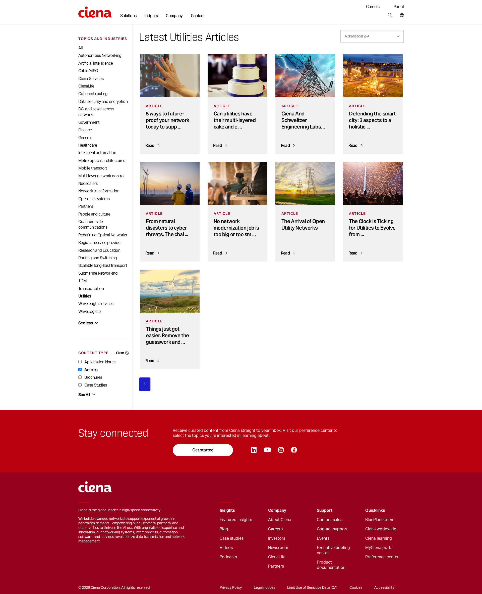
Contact (198, 16)
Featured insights (236, 520)
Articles (90, 369)
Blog (224, 529)
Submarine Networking (97, 273)
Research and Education (99, 250)
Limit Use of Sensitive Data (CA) (312, 587)
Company (174, 16)
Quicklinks (375, 510)
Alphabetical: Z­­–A (357, 36)
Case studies (232, 538)
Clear (120, 353)
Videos (226, 548)
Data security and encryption (103, 102)
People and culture (94, 214)
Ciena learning (378, 538)
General (85, 138)
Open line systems (93, 199)
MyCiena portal (379, 548)
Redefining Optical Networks (102, 235)
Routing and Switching (97, 258)
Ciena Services (90, 79)
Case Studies (95, 385)
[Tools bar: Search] (390, 15)
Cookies (355, 587)
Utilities (84, 296)
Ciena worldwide (380, 529)
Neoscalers (88, 184)
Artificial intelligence (95, 63)
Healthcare (87, 145)
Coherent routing (93, 94)
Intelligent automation (97, 153)
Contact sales (329, 520)
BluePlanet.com (379, 520)
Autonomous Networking (100, 56)
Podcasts (228, 557)
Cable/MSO (88, 71)
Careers (373, 7)
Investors (276, 538)
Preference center (382, 557)
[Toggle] (256, 510)
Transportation (91, 289)
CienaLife (86, 86)
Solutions (128, 16)
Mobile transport (92, 168)
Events (323, 538)
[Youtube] (267, 450)
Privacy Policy (231, 587)
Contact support (332, 529)
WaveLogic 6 (89, 312)
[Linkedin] (253, 450)
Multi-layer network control (101, 176)
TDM (82, 281)
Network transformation (98, 191)
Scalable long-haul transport (102, 266)
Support (324, 510)
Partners (85, 206)
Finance (85, 130)
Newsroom (278, 548)
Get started (203, 450)
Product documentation (331, 565)
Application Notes (99, 362)
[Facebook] (294, 450)
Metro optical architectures (101, 161)
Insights (151, 16)
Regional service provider (100, 243)
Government (89, 122)
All (80, 48)
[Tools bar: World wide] (401, 15)
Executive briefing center (333, 550)
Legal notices (264, 587)
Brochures (93, 377)
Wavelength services (95, 304)
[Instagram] (280, 450)
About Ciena (279, 520)
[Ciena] (95, 10)
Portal (399, 7)
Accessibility (384, 587)
